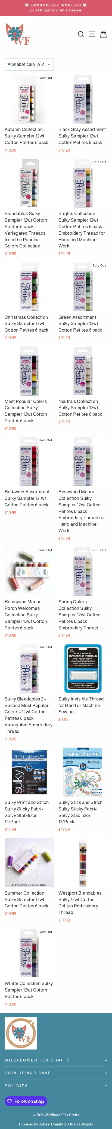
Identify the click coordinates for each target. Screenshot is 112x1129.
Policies (16, 1086)
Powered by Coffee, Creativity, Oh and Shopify (56, 1124)
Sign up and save (28, 1073)
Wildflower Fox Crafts (37, 1060)
